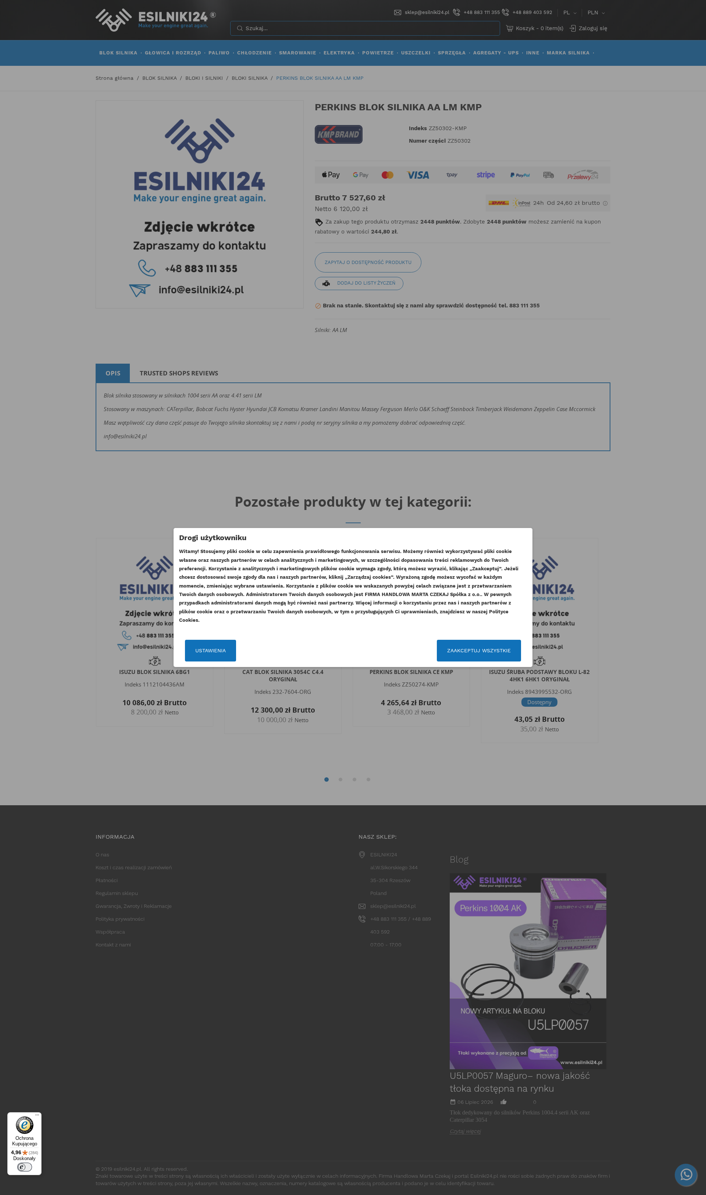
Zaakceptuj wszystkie (479, 650)
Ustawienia (210, 650)
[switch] (24, 1167)
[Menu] (37, 1116)
